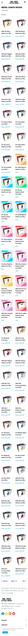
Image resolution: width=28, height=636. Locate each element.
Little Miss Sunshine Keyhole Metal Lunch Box (6, 290)
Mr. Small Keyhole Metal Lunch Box (20, 215)
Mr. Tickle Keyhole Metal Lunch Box (20, 168)
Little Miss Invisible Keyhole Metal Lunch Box (20, 315)
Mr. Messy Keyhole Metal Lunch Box (6, 240)
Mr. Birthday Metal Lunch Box (20, 433)
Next (24, 581)
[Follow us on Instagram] (10, 613)
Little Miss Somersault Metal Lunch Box (20, 385)
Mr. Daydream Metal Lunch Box (6, 456)
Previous (5, 581)
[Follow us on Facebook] (2, 613)
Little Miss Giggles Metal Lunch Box (6, 55)
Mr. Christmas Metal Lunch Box (6, 433)
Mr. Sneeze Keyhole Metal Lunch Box (5, 216)
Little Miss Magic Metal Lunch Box (20, 100)
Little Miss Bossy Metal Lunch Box (20, 32)
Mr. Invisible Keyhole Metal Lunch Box (19, 241)
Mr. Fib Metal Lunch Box (5, 339)
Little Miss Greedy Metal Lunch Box (20, 547)
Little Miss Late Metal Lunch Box (20, 339)
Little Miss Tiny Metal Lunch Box (6, 384)
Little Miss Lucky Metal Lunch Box (6, 100)
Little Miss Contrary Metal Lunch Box (5, 571)
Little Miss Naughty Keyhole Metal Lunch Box (6, 315)
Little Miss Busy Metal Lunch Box (6, 32)
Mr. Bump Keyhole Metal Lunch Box (6, 265)
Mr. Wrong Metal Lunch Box (6, 168)
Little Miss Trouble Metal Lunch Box (6, 77)
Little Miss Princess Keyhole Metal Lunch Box (20, 290)
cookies (13, 629)
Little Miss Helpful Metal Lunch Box (6, 361)
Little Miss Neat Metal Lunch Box (6, 547)
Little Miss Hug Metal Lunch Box (20, 479)
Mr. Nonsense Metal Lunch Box (6, 145)
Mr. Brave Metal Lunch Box (20, 456)
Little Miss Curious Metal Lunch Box (20, 570)
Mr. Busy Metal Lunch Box (5, 479)
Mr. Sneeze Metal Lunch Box (6, 123)
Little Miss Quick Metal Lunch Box (20, 77)
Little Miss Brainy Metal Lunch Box (20, 361)
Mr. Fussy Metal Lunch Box (19, 123)
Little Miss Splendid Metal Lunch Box (5, 410)
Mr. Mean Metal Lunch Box (20, 145)
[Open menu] (2, 2)
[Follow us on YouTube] (13, 613)
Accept (5, 632)
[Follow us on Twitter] (6, 613)
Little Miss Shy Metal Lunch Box (6, 502)
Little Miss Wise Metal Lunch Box (20, 524)
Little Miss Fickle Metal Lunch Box (20, 55)
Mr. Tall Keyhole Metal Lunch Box (6, 191)
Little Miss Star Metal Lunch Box (6, 524)
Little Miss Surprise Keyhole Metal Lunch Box (20, 266)
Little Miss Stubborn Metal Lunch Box (19, 410)
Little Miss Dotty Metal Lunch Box (20, 502)
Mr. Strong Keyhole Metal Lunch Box (19, 192)
